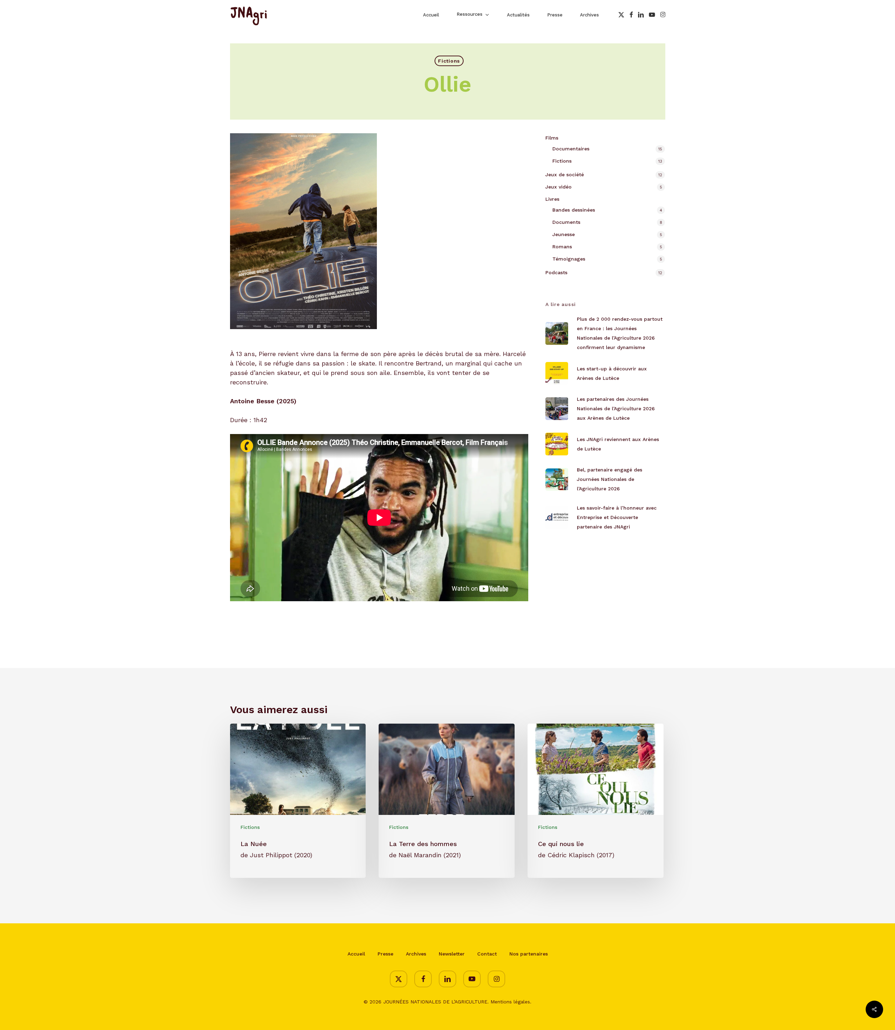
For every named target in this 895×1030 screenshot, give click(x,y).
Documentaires (570, 148)
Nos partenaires (528, 954)
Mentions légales (510, 1001)
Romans (562, 246)
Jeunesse (563, 234)
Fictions (449, 61)
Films (551, 138)
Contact (487, 954)
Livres (552, 199)
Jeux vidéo (558, 187)
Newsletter (452, 954)
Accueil (356, 954)
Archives (416, 954)
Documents (566, 222)
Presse (385, 954)
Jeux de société (564, 174)
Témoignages (568, 259)
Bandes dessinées (573, 210)
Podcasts (556, 272)
